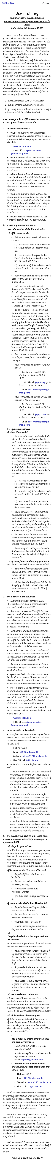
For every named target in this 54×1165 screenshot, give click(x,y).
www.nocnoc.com (22, 146)
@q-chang (40, 382)
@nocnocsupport (19, 153)
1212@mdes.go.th (29, 752)
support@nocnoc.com (32, 1059)
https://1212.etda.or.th (35, 756)
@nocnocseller (34, 150)
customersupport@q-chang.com (34, 391)
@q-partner (41, 414)
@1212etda (32, 760)
